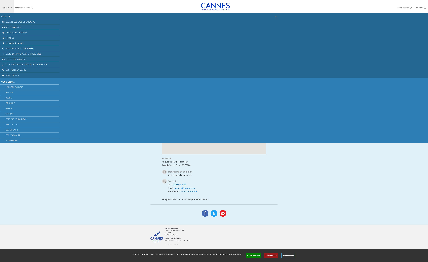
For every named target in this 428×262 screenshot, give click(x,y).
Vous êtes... (8, 81)
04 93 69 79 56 (179, 184)
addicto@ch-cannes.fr (185, 188)
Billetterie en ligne (15, 59)
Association (12, 124)
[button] (223, 213)
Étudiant (10, 103)
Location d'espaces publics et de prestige (26, 64)
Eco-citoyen (12, 130)
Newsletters (12, 75)
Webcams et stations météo (20, 48)
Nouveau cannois (14, 87)
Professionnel (13, 135)
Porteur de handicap (16, 119)
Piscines (10, 38)
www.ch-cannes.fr (189, 191)
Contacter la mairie (16, 70)
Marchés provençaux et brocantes (23, 54)
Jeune (9, 98)
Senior (9, 108)
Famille (9, 92)
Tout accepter (254, 255)
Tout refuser (272, 255)
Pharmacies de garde (16, 32)
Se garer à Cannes (15, 43)
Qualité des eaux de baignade (20, 22)
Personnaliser (288, 255)
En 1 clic (6, 16)
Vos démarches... (14, 27)
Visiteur (10, 114)
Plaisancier (11, 140)
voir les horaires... (178, 245)
